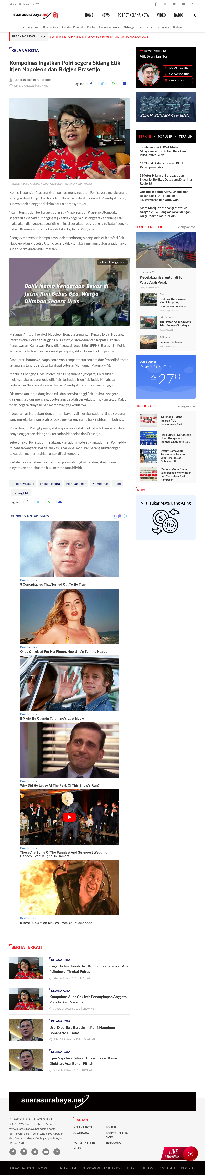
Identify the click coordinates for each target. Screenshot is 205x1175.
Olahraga (128, 27)
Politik (91, 27)
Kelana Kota (50, 27)
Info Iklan (188, 1168)
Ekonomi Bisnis (109, 27)
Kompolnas (100, 483)
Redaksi (178, 27)
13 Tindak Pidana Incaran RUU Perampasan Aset (161, 165)
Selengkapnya (186, 227)
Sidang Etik (21, 493)
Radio (178, 15)
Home (89, 15)
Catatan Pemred (72, 27)
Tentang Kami (30, 27)
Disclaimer (167, 1168)
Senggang (163, 27)
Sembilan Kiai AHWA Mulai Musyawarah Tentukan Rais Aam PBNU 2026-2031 (163, 151)
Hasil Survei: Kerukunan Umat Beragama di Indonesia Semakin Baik (176, 438)
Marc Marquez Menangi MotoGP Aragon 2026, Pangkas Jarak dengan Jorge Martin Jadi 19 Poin (109, 36)
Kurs (77, 1148)
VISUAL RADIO (176, 80)
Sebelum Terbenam (171, 342)
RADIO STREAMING (178, 67)
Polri (117, 483)
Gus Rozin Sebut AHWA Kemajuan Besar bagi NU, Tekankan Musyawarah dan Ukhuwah (164, 195)
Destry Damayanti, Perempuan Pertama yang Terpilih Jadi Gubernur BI (173, 456)
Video (161, 15)
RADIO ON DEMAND (179, 74)
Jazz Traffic (145, 27)
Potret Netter (84, 1142)
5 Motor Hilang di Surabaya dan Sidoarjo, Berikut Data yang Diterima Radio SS (166, 179)
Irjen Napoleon (76, 483)
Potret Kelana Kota (133, 15)
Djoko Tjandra (50, 483)
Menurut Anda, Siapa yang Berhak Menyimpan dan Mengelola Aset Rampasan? (176, 474)
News (105, 15)
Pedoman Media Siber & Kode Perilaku (109, 1168)
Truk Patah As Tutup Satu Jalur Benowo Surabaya (175, 323)
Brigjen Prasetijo (22, 483)
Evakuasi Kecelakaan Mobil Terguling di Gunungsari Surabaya (173, 302)
